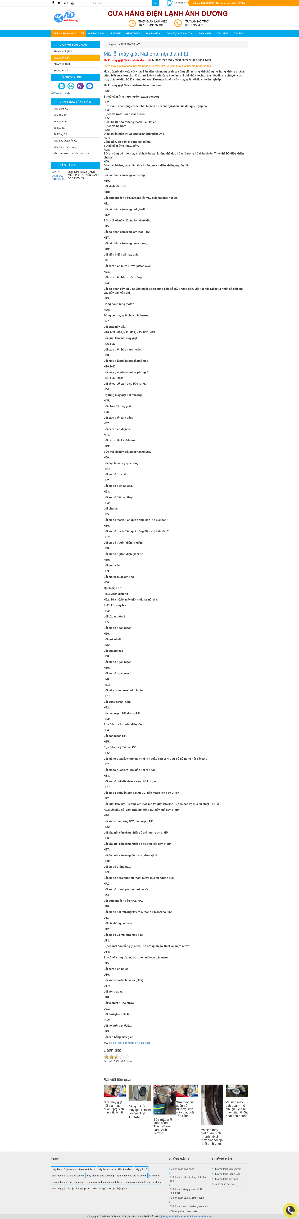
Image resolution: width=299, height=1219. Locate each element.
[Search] (155, 3)
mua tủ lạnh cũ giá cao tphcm (68, 1182)
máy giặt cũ (141, 1169)
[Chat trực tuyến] (61, 93)
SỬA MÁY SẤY (62, 70)
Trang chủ (98, 33)
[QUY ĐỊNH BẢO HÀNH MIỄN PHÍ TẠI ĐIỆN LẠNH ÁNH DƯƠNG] (59, 175)
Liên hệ (116, 33)
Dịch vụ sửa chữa (179, 33)
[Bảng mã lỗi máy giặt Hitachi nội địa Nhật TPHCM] (140, 1093)
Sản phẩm (152, 33)
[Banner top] (168, 18)
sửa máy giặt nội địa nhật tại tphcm (71, 1188)
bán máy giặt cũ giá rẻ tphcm (68, 1175)
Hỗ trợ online (71, 77)
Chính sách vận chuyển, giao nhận (189, 1206)
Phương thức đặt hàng (226, 1178)
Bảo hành (204, 33)
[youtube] (72, 3)
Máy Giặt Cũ (60, 115)
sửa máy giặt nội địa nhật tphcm (110, 1188)
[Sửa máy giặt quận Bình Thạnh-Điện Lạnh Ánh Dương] (164, 1099)
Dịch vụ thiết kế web (171, 1216)
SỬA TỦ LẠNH (62, 64)
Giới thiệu (133, 33)
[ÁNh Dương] (69, 17)
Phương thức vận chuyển (227, 1168)
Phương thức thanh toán (184, 1211)
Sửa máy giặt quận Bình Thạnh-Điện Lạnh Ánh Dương (162, 1126)
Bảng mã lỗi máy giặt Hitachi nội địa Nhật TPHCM (140, 1111)
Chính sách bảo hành (182, 1168)
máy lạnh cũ (58, 1169)
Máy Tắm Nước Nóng (65, 147)
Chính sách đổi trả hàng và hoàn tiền (188, 1179)
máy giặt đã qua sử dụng (100, 1175)
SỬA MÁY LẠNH (63, 51)
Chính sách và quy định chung (187, 1197)
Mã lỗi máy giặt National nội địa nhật (146, 54)
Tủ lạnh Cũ (60, 121)
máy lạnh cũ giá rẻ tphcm (81, 1169)
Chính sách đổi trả (224, 1183)
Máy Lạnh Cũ (61, 108)
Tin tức (239, 33)
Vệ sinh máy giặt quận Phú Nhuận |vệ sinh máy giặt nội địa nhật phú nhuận (237, 1109)
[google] (65, 3)
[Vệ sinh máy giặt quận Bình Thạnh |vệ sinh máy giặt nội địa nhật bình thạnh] (212, 1105)
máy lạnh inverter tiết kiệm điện (115, 1169)
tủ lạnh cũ (154, 1175)
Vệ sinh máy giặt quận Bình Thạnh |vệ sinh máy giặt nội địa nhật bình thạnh (212, 1136)
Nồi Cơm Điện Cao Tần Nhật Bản (72, 153)
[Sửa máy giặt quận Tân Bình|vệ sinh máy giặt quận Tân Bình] (187, 1091)
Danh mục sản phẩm (75, 101)
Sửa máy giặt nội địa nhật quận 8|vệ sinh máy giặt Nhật (114, 1107)
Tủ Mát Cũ (59, 127)
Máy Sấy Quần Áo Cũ (65, 140)
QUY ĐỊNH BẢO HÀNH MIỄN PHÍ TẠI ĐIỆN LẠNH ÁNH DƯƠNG (83, 174)
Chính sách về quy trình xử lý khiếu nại (186, 1191)
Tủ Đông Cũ (60, 134)
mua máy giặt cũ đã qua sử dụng (143, 1182)
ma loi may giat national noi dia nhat (130, 1042)
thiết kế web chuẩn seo (198, 1216)
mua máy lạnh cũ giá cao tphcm (104, 1182)
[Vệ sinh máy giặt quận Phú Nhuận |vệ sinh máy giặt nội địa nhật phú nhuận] (237, 1091)
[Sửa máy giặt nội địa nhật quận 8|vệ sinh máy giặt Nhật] (115, 1091)
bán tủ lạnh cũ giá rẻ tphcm (132, 1175)
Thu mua (222, 33)
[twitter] (59, 3)
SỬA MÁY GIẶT (62, 57)
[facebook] (53, 3)
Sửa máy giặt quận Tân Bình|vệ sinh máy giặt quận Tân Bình (186, 1109)
